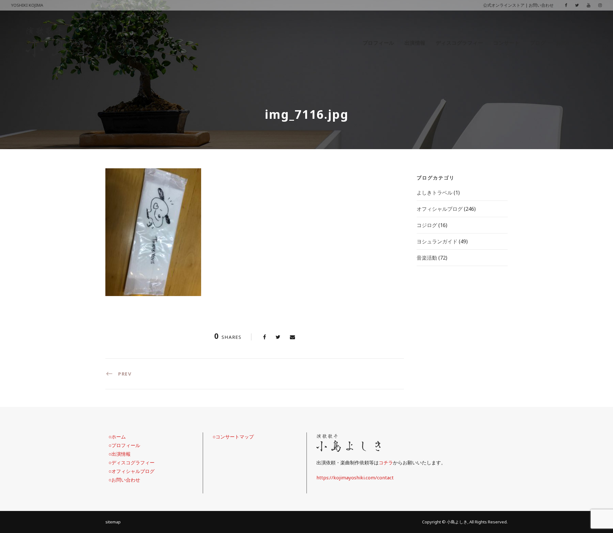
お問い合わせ (541, 5)
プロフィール (378, 42)
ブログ (538, 42)
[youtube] (588, 5)
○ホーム (117, 436)
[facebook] (566, 5)
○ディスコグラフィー (132, 462)
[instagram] (600, 5)
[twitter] (577, 5)
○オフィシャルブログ (132, 471)
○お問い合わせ (124, 479)
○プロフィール (124, 445)
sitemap (113, 522)
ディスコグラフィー (459, 42)
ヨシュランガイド (437, 241)
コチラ (386, 462)
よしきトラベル (434, 192)
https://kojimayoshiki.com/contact (355, 477)
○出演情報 (120, 454)
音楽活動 (427, 257)
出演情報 (415, 42)
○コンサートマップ (233, 436)
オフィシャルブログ (440, 208)
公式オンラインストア (504, 5)
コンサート (506, 42)
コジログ (427, 225)
